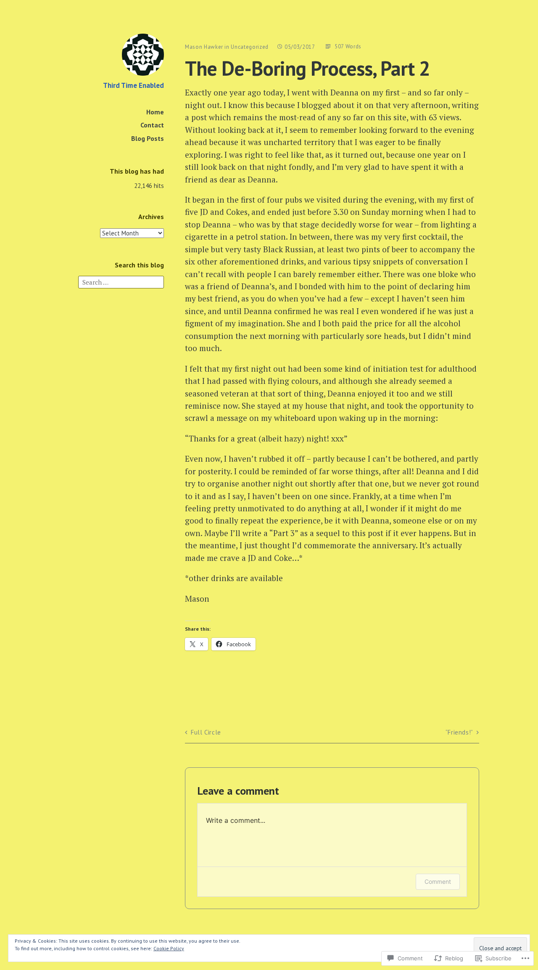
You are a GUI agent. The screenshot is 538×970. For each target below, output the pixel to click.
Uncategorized (249, 46)
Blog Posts (147, 138)
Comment (438, 881)
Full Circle (206, 732)
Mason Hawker (204, 46)
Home (155, 112)
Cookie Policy (168, 948)
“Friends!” (459, 732)
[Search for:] (121, 281)
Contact (152, 125)
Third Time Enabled (133, 85)
